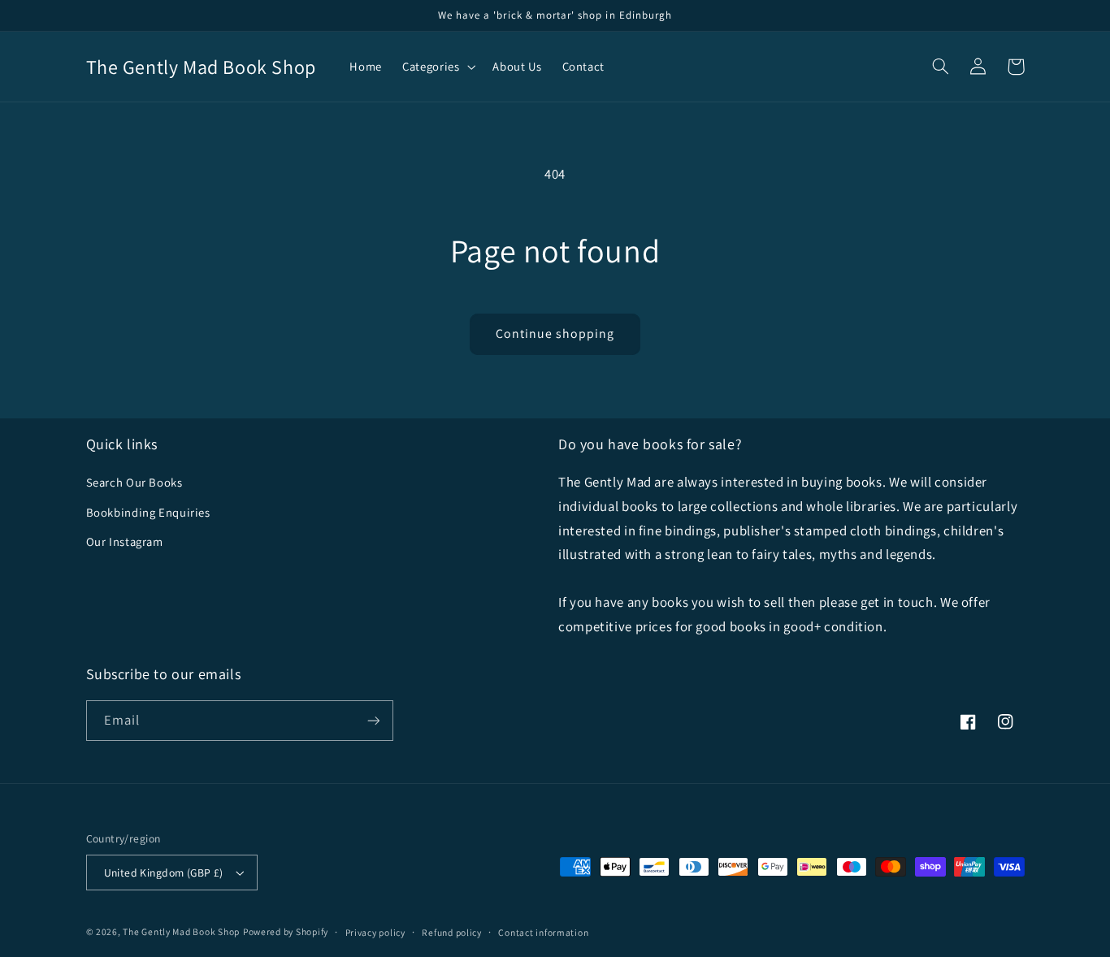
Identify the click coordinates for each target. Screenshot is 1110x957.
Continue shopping (555, 333)
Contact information (543, 932)
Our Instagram (124, 541)
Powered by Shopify (285, 931)
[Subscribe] (373, 720)
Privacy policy (375, 932)
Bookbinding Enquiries (148, 512)
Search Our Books (134, 482)
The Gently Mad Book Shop (181, 931)
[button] (437, 66)
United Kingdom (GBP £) (163, 872)
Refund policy (452, 932)
